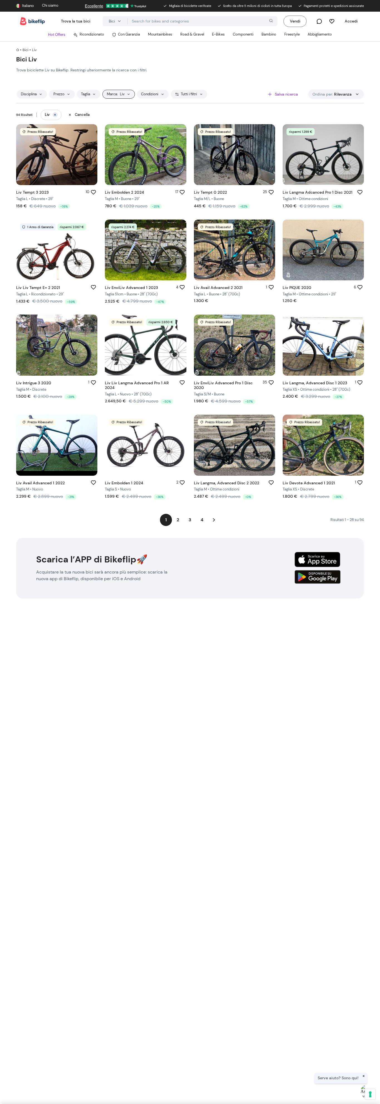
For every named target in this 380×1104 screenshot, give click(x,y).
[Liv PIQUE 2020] (323, 250)
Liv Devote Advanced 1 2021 (309, 482)
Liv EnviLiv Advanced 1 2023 (131, 287)
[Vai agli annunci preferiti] (332, 21)
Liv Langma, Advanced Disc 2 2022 (226, 482)
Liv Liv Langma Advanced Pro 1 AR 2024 (137, 385)
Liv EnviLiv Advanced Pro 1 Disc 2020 (223, 385)
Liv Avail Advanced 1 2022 (40, 482)
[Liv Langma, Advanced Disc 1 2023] (323, 345)
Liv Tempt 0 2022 (210, 192)
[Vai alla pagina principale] (32, 21)
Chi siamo (50, 5)
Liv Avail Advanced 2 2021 (218, 287)
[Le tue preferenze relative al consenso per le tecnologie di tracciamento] (370, 1094)
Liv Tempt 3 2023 (32, 192)
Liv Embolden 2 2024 (124, 192)
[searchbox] (202, 21)
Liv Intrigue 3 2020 (33, 382)
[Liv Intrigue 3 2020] (56, 345)
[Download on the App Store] (317, 559)
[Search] (270, 21)
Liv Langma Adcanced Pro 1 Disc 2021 (317, 192)
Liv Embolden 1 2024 (124, 482)
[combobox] (202, 21)
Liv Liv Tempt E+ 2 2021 (38, 287)
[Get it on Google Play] (317, 576)
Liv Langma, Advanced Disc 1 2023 (315, 382)
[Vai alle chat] (319, 21)
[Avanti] (214, 520)
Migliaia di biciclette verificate (190, 6)
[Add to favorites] (93, 192)
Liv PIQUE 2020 (297, 287)
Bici (25, 50)
